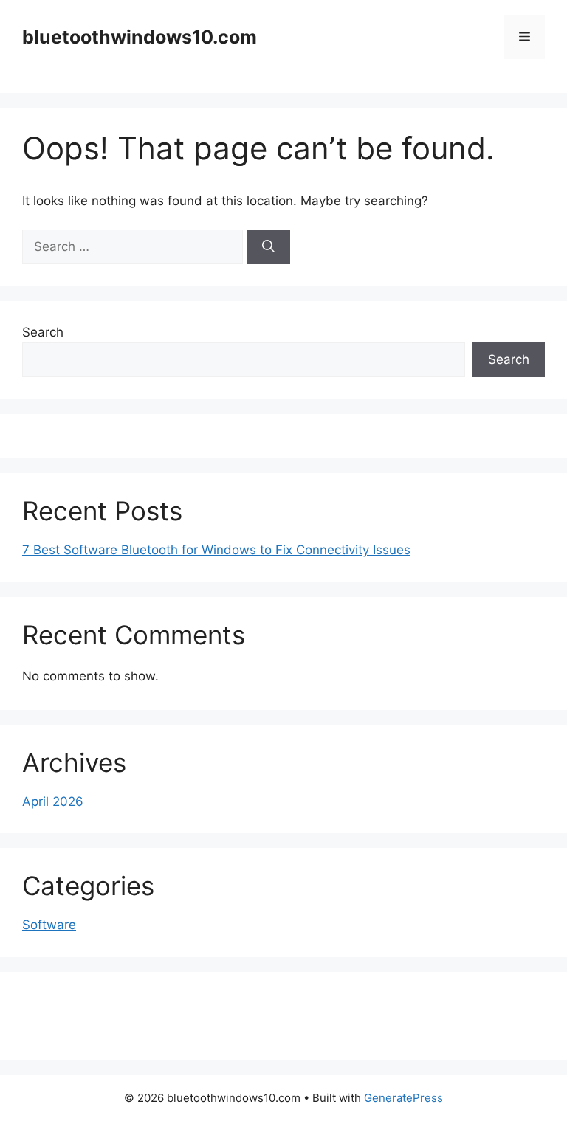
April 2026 (52, 801)
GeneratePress (403, 1098)
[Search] (268, 247)
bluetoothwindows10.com (139, 37)
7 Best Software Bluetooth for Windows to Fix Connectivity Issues (216, 549)
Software (49, 924)
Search (42, 332)
